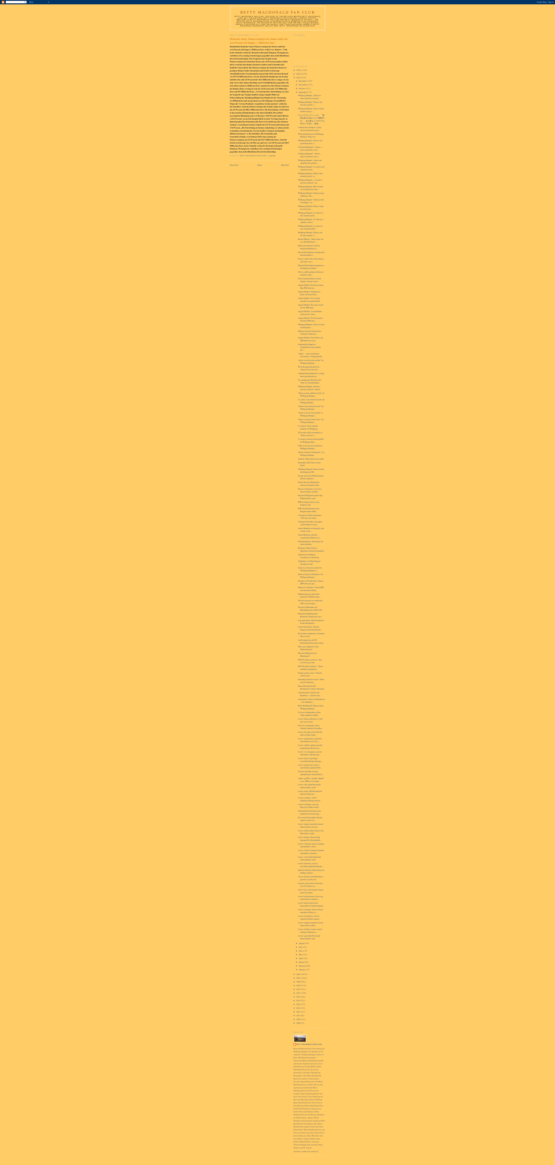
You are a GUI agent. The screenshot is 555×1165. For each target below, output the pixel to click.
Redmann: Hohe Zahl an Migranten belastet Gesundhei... (311, 549)
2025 (298, 70)
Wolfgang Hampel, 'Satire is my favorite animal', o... (310, 234)
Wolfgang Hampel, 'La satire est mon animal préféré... (310, 227)
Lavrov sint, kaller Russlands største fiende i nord (309, 786)
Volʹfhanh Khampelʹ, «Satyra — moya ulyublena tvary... (310, 148)
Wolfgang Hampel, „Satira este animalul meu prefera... (310, 161)
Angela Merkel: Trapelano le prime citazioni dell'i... (309, 293)
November (303, 84)
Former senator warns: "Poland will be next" (310, 674)
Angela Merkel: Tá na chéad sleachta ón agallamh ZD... (309, 299)
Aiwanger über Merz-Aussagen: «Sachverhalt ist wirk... (310, 523)
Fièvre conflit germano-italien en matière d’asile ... (311, 273)
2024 (298, 74)
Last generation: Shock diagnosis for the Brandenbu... (311, 621)
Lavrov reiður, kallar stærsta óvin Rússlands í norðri (311, 832)
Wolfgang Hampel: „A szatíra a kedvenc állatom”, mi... (310, 181)
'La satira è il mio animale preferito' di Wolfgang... (308, 427)
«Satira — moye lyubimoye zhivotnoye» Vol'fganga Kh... (310, 355)
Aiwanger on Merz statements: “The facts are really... (310, 516)
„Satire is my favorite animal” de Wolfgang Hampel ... (310, 361)
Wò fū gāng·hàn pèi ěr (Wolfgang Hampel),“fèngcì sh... (311, 135)
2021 (298, 978)
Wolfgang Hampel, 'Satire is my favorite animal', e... (310, 103)
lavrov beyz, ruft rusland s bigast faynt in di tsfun (310, 891)
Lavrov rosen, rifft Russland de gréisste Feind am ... (310, 792)
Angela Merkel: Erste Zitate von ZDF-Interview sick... (310, 339)
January (302, 969)
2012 (298, 1011)
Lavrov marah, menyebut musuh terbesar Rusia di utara (310, 825)
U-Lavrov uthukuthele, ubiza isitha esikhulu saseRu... (309, 713)
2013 (298, 1008)
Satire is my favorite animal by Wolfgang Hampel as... (310, 569)
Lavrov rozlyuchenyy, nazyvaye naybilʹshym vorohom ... (310, 898)
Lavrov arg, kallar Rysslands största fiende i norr (309, 937)
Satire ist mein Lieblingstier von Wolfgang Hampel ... (310, 575)
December (303, 81)
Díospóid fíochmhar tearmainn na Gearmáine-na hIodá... (311, 267)
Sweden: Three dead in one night (311, 458)
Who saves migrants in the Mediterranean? (308, 648)
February (302, 966)
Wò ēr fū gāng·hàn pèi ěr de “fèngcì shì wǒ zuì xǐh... (308, 368)
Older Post (285, 165)
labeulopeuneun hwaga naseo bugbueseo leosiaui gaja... (309, 812)
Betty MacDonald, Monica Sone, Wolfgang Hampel (311, 707)
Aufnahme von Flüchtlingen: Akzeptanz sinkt (309, 562)
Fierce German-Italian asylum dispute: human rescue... (309, 280)
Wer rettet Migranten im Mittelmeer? (307, 654)
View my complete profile (306, 1151)
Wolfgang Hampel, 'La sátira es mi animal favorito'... (311, 168)
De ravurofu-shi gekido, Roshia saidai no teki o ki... (310, 819)
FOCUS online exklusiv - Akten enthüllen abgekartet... (310, 667)
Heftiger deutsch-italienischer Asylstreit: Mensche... (309, 332)
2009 (298, 1023)
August (302, 943)
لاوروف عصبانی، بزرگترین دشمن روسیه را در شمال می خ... (310, 779)
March (301, 962)
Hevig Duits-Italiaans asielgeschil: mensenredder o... (311, 253)
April (301, 958)
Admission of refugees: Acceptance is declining (308, 556)
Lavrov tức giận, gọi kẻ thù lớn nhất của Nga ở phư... (310, 733)
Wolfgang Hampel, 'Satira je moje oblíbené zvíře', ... (311, 194)
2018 (298, 989)
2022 (298, 974)
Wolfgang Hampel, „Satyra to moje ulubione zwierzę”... (309, 97)
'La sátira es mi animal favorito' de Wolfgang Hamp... (311, 401)
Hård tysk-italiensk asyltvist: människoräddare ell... (309, 247)
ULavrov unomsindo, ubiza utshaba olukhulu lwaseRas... (310, 727)
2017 (298, 993)
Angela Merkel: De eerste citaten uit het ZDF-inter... (311, 306)
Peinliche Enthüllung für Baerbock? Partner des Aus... (310, 615)
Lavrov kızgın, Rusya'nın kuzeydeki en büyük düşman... (311, 904)
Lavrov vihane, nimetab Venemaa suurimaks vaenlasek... (311, 851)
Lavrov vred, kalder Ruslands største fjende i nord (309, 858)
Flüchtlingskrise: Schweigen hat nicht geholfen (310, 543)
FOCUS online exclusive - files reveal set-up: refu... (310, 661)
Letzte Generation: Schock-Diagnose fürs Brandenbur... (310, 628)
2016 (298, 996)
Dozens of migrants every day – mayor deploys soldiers (310, 490)
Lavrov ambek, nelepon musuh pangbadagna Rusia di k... (310, 746)
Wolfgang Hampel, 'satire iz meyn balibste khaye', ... (311, 110)
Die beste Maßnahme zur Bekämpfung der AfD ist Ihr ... (310, 608)
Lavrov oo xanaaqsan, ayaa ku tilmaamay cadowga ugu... (310, 753)
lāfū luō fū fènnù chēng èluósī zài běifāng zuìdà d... (311, 871)
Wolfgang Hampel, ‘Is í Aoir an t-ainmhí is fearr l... (311, 220)
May (301, 954)
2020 (298, 981)
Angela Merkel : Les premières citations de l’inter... (310, 312)
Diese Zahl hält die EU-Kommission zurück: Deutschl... (311, 687)
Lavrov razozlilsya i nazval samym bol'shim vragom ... (309, 917)
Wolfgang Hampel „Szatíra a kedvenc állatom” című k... (309, 388)
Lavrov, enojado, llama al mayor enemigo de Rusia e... (310, 911)
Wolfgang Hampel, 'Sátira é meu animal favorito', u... (310, 175)
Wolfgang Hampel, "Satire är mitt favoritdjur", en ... (311, 201)
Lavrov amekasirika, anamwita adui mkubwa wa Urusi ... (310, 740)
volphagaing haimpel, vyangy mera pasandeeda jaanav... (310, 128)
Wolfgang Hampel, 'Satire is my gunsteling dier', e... (310, 142)
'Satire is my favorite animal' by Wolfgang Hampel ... (310, 447)
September (303, 92)
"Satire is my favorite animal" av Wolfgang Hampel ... (310, 414)
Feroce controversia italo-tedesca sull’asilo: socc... (311, 260)
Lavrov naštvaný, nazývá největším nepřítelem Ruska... (310, 865)
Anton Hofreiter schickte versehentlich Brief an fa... (309, 536)
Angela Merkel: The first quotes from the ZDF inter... (310, 319)
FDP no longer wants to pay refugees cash (309, 503)
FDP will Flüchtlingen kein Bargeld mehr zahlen (308, 510)
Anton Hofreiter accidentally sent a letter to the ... (311, 529)
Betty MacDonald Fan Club (277, 12)
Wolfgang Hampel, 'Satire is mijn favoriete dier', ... (311, 207)
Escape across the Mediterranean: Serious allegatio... (311, 477)
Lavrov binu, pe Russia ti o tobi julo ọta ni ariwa (310, 720)
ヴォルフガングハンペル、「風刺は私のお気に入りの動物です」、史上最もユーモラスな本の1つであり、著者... (311, 119)
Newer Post (234, 165)
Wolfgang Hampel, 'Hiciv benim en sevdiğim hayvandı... (310, 188)
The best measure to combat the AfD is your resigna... (310, 602)
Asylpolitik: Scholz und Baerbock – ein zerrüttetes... (311, 700)
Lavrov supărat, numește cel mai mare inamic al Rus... (310, 924)
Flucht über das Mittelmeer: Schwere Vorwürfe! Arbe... (309, 483)
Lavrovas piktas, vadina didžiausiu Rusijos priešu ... (310, 799)
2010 (298, 1019)
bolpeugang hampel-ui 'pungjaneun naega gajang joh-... (309, 347)
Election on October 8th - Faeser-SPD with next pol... (311, 582)
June (301, 950)
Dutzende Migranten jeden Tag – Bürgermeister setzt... (311, 497)
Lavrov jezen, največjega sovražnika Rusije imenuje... (310, 759)
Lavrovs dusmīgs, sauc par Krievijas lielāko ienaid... (309, 805)
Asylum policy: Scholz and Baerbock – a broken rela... (309, 694)
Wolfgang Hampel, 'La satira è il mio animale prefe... (310, 214)
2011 (298, 1015)
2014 (298, 1004)
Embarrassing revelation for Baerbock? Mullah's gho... (309, 595)
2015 (298, 1000)
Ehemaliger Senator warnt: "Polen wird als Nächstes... (311, 681)
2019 (298, 985)
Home (259, 165)
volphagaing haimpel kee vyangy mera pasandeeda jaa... (311, 374)
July (301, 947)
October (302, 88)
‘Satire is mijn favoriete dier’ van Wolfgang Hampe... (311, 421)
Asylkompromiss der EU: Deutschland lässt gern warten (310, 641)
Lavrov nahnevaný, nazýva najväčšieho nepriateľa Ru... (310, 766)
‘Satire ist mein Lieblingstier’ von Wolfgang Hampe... (311, 453)
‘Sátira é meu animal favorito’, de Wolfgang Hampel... (311, 407)
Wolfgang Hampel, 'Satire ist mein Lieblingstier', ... (311, 326)
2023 (298, 77)
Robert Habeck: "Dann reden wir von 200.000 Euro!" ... (310, 240)
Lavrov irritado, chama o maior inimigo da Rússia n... (310, 930)
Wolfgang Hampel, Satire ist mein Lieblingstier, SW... (311, 470)
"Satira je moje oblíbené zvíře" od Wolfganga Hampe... (311, 394)
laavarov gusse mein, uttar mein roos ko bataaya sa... (310, 884)
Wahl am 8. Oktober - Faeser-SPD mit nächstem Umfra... (311, 589)
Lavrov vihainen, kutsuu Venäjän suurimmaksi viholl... (311, 845)
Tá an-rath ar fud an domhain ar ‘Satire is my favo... (310, 434)
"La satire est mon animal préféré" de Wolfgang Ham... (311, 440)
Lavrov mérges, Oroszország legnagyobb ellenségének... (309, 838)
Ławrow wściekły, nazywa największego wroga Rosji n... (310, 773)
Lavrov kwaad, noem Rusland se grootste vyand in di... (310, 878)
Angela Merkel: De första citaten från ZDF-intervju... (310, 286)
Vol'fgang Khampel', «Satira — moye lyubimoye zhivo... (310, 155)
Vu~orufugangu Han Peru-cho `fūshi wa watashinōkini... (309, 381)
